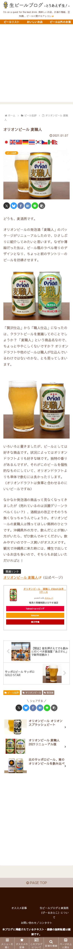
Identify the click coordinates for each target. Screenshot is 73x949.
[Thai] (32, 141)
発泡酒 (50, 692)
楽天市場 (35, 621)
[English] (13, 141)
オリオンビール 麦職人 (20, 577)
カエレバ (49, 598)
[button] (42, 205)
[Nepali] (57, 141)
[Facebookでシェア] (20, 205)
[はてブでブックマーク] (28, 205)
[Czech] (45, 141)
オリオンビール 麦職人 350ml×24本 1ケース (44, 590)
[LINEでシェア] (35, 205)
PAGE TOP (38, 882)
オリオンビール (33, 692)
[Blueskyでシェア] (13, 205)
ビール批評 (13, 692)
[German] (25, 141)
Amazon (35, 615)
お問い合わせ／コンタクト (36, 923)
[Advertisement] (36, 65)
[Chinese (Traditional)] (19, 141)
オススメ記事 (19, 908)
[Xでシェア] (6, 205)
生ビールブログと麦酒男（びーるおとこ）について (54, 912)
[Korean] (38, 141)
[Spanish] (51, 141)
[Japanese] (6, 141)
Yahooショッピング (35, 608)
